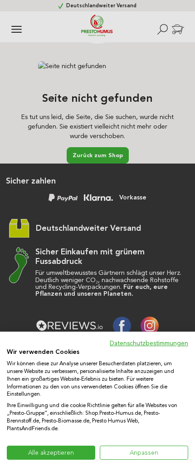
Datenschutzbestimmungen (149, 343)
